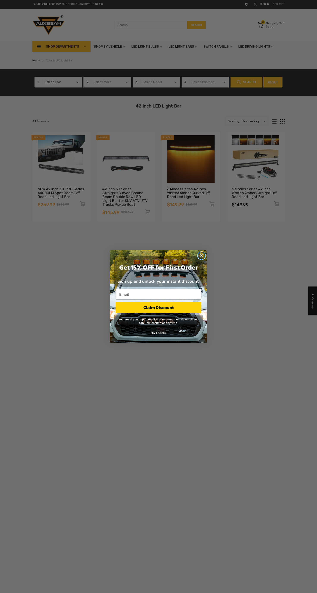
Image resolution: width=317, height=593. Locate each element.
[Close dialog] (201, 255)
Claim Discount (158, 307)
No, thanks (158, 333)
